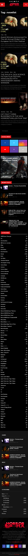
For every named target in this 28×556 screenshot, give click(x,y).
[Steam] (18, 1)
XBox (2, 422)
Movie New (3, 319)
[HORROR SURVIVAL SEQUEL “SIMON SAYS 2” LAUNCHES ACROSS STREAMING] (4, 203)
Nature (2, 341)
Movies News (4, 335)
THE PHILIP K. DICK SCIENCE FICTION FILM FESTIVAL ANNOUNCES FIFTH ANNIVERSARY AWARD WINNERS (13, 79)
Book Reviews (4, 251)
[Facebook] (9, 1)
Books (2, 254)
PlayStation (3, 363)
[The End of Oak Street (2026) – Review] (4, 195)
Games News (4, 295)
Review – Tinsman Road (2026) (17, 186)
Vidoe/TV (3, 414)
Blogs (2, 247)
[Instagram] (12, 1)
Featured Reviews (5, 284)
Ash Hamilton (4, 240)
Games (2, 293)
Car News (3, 258)
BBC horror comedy (6, 243)
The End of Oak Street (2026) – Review (16, 447)
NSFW (2, 357)
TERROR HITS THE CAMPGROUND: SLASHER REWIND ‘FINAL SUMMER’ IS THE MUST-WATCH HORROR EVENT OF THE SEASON (18, 223)
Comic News (4, 265)
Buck (2, 256)
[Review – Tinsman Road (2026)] (4, 187)
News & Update (4, 348)
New (2, 343)
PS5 (2, 370)
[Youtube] (14, 1)
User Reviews (4, 394)
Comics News (4, 269)
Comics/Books (4, 273)
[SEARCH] (25, 130)
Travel (2, 387)
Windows (3, 416)
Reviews (3, 374)
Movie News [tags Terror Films (8, 324)
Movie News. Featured (6, 326)
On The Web (3, 361)
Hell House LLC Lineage (6, 302)
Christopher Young (5, 262)
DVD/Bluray (3, 278)
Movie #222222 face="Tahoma (8, 311)
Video (2, 400)
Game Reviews (4, 291)
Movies (11, 72)
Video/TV (3, 405)
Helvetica (3, 304)
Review (2, 372)
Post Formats (4, 368)
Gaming (3, 297)
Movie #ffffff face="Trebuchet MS (9, 317)
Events (2, 34)
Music (2, 337)
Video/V (3, 409)
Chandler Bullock (5, 260)
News (6, 34)
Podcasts (3, 365)
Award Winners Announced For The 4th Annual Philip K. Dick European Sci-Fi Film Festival (14, 39)
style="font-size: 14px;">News (8, 378)
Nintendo (3, 354)
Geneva (2, 300)
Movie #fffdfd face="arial (7, 315)
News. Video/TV (5, 352)
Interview (3, 306)
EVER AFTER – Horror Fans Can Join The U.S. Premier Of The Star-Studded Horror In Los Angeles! (17, 212)
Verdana (3, 398)
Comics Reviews (5, 271)
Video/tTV (3, 403)
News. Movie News (5, 350)
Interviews (3, 308)
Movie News (7, 72)
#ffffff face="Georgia (6, 236)
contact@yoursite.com (16, 542)
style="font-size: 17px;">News (8, 383)
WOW (2, 418)
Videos (2, 411)
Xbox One (3, 425)
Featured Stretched (5, 286)
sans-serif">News (5, 376)
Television (3, 385)
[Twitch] (16, 1)
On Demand (3, 359)
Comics (3, 267)
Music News (4, 339)
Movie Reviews (4, 328)
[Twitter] (11, 1)
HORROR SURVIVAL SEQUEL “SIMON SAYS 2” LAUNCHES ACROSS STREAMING (16, 203)
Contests (3, 275)
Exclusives (3, 282)
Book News (3, 249)
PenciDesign (16, 554)
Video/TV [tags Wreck (6, 407)
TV (1, 389)
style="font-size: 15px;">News (8, 381)
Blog (2, 245)
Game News (4, 289)
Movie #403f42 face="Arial (7, 313)
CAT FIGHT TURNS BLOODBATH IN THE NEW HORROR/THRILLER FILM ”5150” (14, 116)
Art (1, 238)
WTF (2, 420)
